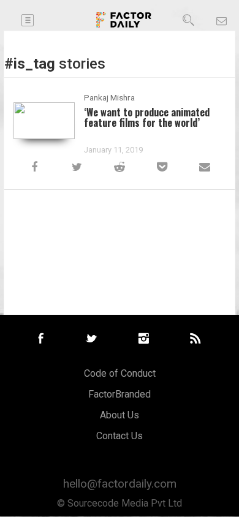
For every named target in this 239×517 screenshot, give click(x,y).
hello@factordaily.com (119, 484)
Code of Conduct (120, 373)
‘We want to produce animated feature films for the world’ (147, 117)
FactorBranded (119, 394)
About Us (119, 415)
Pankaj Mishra (109, 97)
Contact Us (119, 436)
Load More (119, 224)
